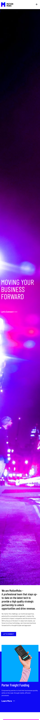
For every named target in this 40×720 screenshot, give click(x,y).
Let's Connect (8, 634)
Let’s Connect (9, 311)
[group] (20, 673)
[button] (36, 4)
